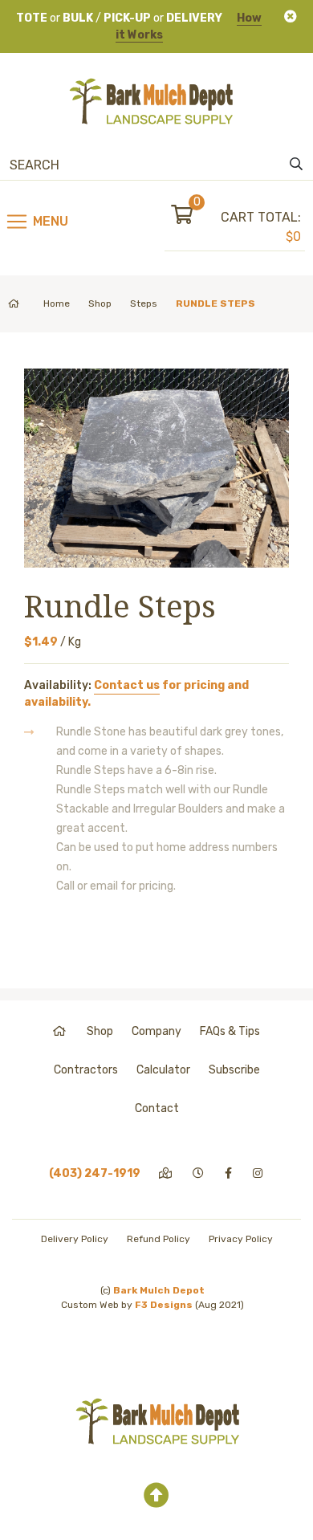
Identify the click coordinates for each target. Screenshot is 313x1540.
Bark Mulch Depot (159, 1290)
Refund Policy (158, 1239)
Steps (143, 303)
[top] (156, 1496)
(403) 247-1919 (94, 1173)
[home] (60, 1031)
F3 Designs (164, 1304)
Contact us (127, 685)
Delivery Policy (74, 1239)
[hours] (199, 1173)
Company (156, 1031)
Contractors (86, 1070)
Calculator (163, 1070)
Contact (157, 1108)
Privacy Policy (241, 1239)
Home (56, 303)
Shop (100, 303)
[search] (296, 164)
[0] (196, 217)
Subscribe (234, 1070)
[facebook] (229, 1173)
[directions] (166, 1173)
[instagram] (259, 1173)
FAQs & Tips (230, 1031)
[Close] (290, 16)
